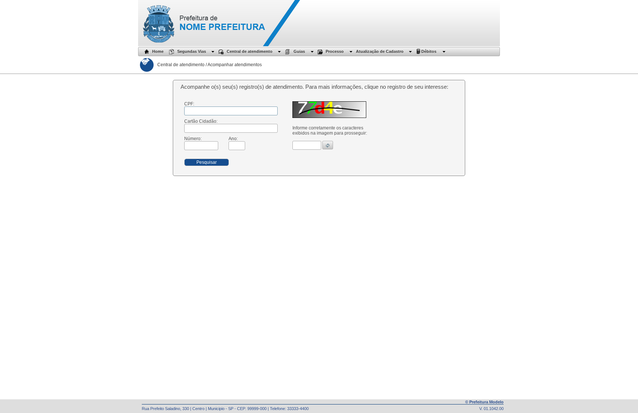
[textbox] (231, 110)
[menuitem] (151, 51)
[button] (327, 145)
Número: (193, 138)
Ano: (233, 138)
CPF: (189, 103)
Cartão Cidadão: (200, 121)
